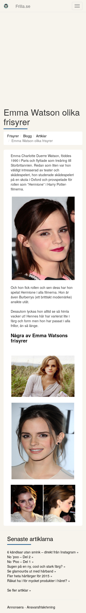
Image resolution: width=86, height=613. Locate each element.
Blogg (27, 135)
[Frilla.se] (6, 6)
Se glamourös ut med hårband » (31, 571)
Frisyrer (13, 135)
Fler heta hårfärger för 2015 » (29, 575)
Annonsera (15, 607)
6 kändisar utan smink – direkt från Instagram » (43, 552)
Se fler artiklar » (19, 590)
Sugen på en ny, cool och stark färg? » (36, 566)
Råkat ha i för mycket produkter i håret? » (38, 580)
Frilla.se (23, 6)
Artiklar (41, 135)
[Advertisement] (43, 59)
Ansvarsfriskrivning (41, 607)
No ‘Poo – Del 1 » (20, 561)
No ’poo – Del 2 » (20, 556)
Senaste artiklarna (30, 538)
